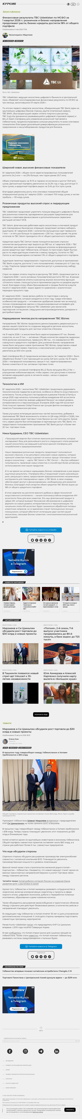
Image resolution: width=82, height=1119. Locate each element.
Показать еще (41, 714)
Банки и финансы (11, 12)
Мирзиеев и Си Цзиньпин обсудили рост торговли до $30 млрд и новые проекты (19, 631)
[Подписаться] (78, 1041)
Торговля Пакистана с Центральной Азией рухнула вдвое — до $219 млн (39, 978)
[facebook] (9, 1051)
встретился (52, 821)
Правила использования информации (18, 1065)
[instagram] (25, 1051)
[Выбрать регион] (68, 4)
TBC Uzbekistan (8, 41)
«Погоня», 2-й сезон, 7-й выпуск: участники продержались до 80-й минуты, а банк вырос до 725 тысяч (62, 634)
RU (73, 4)
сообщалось (15, 933)
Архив (8, 1070)
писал (30, 925)
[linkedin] (56, 1051)
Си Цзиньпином (16, 823)
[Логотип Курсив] (9, 4)
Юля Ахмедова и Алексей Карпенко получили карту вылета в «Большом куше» (60, 676)
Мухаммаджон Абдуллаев (20, 35)
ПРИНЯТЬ (70, 1110)
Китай (5, 748)
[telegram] (41, 1051)
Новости (7, 723)
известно (33, 935)
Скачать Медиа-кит (12, 1083)
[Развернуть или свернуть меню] (78, 4)
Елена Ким (14, 739)
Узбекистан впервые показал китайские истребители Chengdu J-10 (37, 971)
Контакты (9, 1079)
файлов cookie (38, 1112)
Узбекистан (19, 41)
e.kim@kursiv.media (15, 743)
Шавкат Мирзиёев (25, 748)
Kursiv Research (11, 1088)
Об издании (9, 1061)
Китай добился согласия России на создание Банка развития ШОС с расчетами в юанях (36, 882)
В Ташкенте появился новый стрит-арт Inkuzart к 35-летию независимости (20, 676)
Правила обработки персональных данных (20, 1074)
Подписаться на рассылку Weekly (15, 1038)
